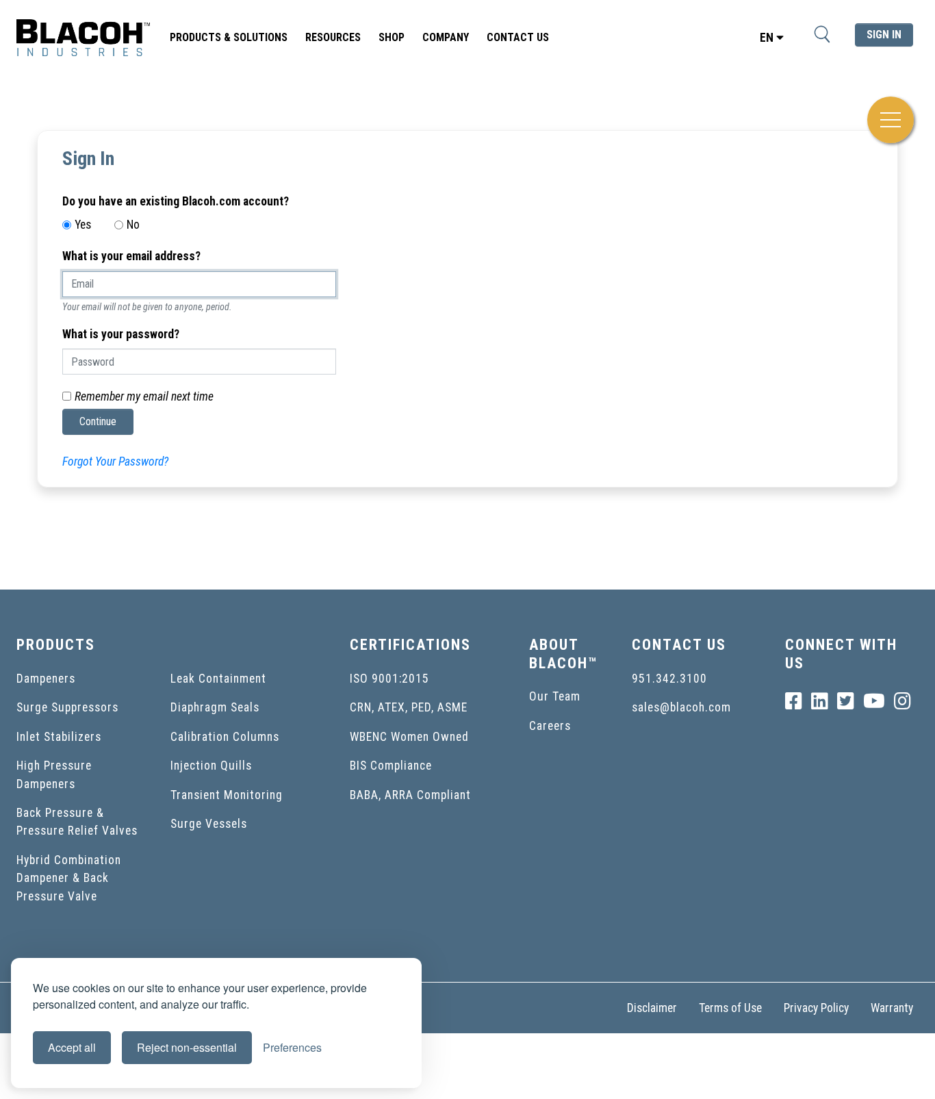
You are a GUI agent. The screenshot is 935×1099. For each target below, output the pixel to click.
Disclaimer (652, 1008)
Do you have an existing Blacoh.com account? (175, 201)
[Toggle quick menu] (890, 120)
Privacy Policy (816, 1008)
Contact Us (518, 37)
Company (445, 37)
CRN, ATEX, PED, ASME (408, 707)
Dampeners (45, 678)
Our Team (554, 696)
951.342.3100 (669, 678)
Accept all (72, 1047)
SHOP (392, 37)
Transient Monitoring (226, 795)
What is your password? (120, 334)
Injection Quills (211, 765)
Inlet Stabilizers (58, 737)
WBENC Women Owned (409, 737)
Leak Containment (218, 678)
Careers (550, 726)
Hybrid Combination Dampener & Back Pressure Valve (68, 878)
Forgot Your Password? (115, 461)
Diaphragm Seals (214, 707)
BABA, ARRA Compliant (410, 795)
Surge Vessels (208, 824)
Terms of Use (730, 1008)
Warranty (892, 1008)
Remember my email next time (144, 396)
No (133, 224)
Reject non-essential (187, 1047)
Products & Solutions (228, 37)
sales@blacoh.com (681, 707)
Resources (333, 37)
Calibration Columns (224, 737)
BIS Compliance (391, 765)
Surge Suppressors (67, 707)
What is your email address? (131, 256)
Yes (83, 224)
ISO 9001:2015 (389, 678)
